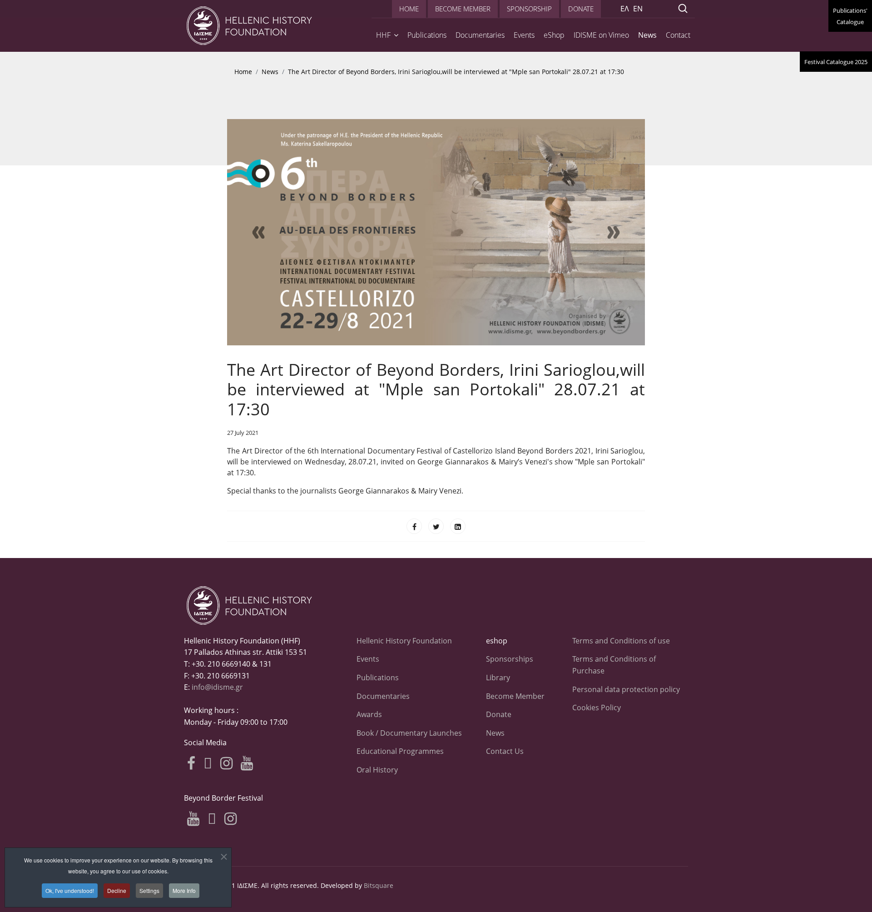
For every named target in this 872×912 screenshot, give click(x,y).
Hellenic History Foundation (404, 641)
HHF (383, 35)
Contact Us (505, 751)
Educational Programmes (400, 751)
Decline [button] (116, 890)
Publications (426, 35)
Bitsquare (378, 885)
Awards (369, 714)
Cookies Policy (596, 708)
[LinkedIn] (458, 526)
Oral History (377, 770)
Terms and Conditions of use (621, 641)
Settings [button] (149, 890)
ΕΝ (638, 9)
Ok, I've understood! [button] (69, 890)
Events (524, 35)
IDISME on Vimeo (601, 35)
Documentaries (480, 35)
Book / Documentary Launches (409, 733)
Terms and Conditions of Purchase (614, 665)
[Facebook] (414, 526)
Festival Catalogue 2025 (835, 62)
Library (498, 678)
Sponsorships (509, 659)
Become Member (515, 696)
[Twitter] (436, 526)
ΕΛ (624, 9)
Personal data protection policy (626, 689)
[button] (258, 232)
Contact (678, 35)
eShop (554, 35)
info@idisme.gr (217, 687)
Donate (498, 714)
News (647, 35)
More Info (184, 890)
